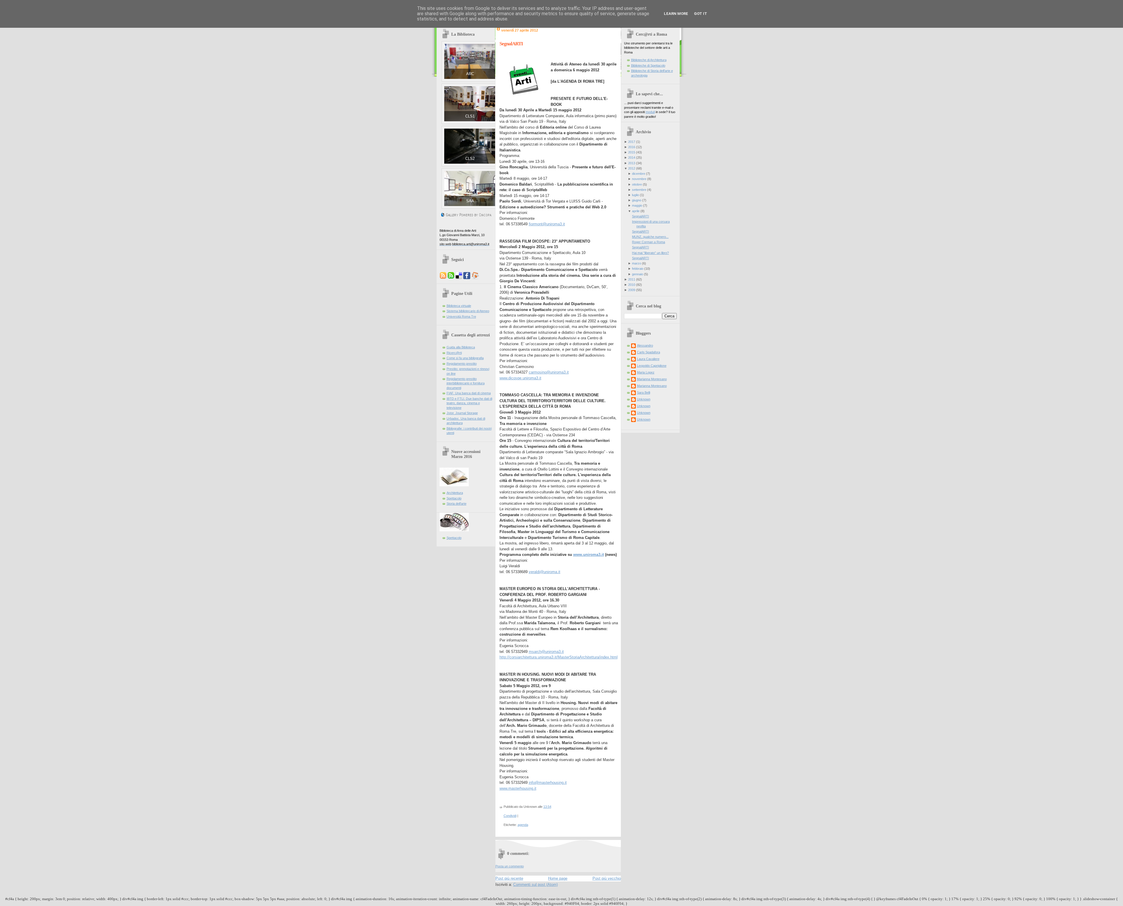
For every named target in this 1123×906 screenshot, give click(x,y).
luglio (635, 195)
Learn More (676, 13)
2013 (631, 163)
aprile (636, 211)
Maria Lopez (645, 372)
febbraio (637, 268)
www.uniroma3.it (588, 554)
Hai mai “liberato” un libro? (650, 253)
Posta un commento (509, 866)
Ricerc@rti (454, 353)
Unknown (643, 399)
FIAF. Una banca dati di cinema (469, 393)
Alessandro (645, 345)
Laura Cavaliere (648, 359)
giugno (636, 200)
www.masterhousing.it (518, 788)
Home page (557, 878)
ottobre (637, 184)
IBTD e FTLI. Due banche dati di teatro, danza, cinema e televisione (469, 403)
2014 (631, 157)
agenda (523, 825)
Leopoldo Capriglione (651, 365)
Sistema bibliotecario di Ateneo (468, 311)
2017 (631, 141)
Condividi (510, 815)
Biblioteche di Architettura (648, 60)
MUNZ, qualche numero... (650, 236)
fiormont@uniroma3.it (547, 224)
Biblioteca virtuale (459, 305)
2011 (631, 279)
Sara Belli (643, 392)
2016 (631, 147)
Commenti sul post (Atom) (535, 884)
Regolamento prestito (462, 363)
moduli (650, 112)
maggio (637, 205)
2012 (631, 168)
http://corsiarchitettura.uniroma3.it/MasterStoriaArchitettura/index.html (559, 657)
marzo (636, 263)
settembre (639, 189)
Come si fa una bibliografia (465, 358)
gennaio (637, 274)
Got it (700, 13)
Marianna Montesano (652, 379)
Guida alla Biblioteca (461, 347)
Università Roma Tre (461, 316)
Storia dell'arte (456, 503)
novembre (639, 179)
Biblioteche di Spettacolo (648, 65)
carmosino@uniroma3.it (549, 372)
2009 (631, 290)
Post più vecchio (606, 878)
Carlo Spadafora (648, 352)
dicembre (638, 173)
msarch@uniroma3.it (546, 651)
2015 (631, 152)
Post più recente (509, 878)
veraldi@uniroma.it (544, 572)
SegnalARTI (511, 43)
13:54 (547, 806)
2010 (631, 284)
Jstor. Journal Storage (462, 413)
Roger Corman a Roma (648, 242)
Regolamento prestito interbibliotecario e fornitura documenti (466, 383)
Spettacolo (454, 498)
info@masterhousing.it (548, 782)
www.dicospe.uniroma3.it (520, 378)
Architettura (455, 493)
